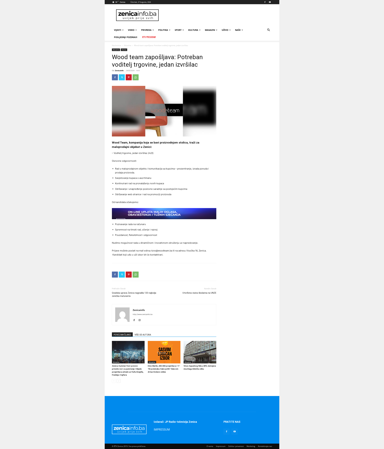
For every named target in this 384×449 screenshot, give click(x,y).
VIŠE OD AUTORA (143, 335)
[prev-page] (114, 381)
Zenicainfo (119, 70)
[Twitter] (122, 77)
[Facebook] (265, 2)
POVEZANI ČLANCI (122, 335)
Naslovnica (116, 45)
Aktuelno (127, 45)
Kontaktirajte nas (265, 446)
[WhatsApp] (136, 77)
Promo (124, 50)
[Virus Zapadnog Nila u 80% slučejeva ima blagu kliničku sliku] (200, 352)
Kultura (193, 30)
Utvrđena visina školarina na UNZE (199, 293)
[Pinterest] (129, 77)
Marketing (251, 446)
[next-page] (118, 381)
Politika (163, 30)
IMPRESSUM (162, 429)
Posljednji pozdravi (125, 37)
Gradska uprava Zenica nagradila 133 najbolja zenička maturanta (134, 294)
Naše (238, 30)
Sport (178, 30)
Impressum (220, 446)
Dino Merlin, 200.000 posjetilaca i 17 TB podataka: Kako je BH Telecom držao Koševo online (163, 369)
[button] (268, 30)
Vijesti (117, 30)
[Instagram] (140, 320)
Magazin (210, 30)
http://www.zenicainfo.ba (142, 314)
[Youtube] (270, 2)
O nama (210, 446)
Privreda (146, 30)
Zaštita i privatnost (236, 446)
